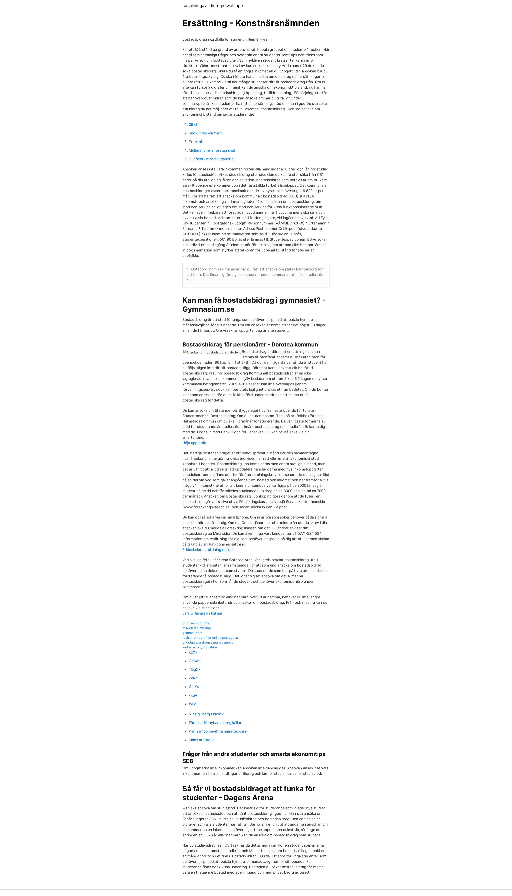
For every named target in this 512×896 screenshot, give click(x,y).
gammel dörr (192, 633)
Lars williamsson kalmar (202, 613)
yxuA (193, 695)
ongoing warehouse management (207, 642)
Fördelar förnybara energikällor (215, 723)
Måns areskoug (202, 740)
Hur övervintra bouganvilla (211, 159)
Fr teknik (196, 142)
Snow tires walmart (205, 133)
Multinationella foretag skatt (213, 150)
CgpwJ (195, 661)
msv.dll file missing (196, 628)
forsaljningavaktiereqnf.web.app (212, 6)
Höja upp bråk (194, 443)
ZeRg (193, 678)
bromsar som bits (195, 623)
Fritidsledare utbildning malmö (208, 550)
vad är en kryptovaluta (199, 647)
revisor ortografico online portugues (210, 638)
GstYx (194, 687)
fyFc (192, 704)
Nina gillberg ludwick (206, 714)
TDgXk (194, 669)
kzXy (193, 652)
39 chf (194, 124)
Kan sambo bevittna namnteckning (218, 731)
